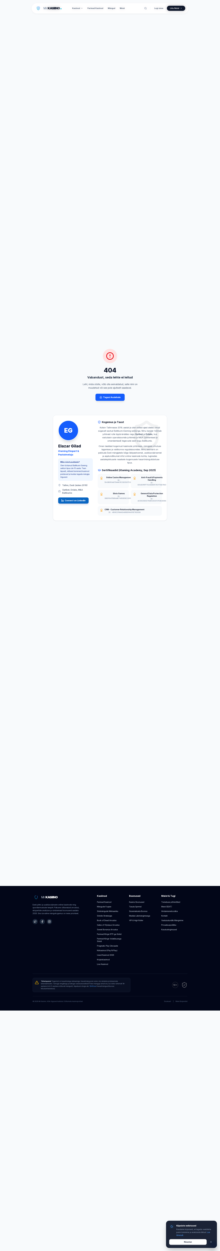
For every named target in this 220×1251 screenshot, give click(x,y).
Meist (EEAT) (166, 907)
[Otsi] (145, 8)
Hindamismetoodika (169, 911)
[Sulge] (211, 1242)
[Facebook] (42, 921)
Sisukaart (167, 1001)
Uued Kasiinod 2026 (105, 955)
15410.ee (93, 986)
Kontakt (164, 916)
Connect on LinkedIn (75, 500)
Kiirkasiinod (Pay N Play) (107, 950)
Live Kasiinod (102, 964)
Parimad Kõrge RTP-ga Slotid (109, 934)
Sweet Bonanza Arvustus (107, 929)
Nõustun (188, 1242)
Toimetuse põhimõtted (170, 902)
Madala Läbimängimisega (139, 916)
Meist (122, 8)
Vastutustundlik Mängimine (172, 920)
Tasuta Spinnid (135, 907)
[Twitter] (35, 921)
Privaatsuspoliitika (168, 925)
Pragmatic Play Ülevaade (107, 946)
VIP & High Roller (136, 920)
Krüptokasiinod (103, 959)
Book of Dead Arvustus (106, 920)
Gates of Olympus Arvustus (108, 925)
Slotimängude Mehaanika (107, 911)
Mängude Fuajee (104, 907)
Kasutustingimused (169, 929)
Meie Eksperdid (181, 1001)
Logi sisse (158, 8)
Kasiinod (76, 8)
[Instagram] (49, 921)
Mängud (111, 8)
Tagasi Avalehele (112, 397)
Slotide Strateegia (104, 916)
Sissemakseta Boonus (138, 911)
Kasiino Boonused (136, 902)
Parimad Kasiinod (104, 902)
